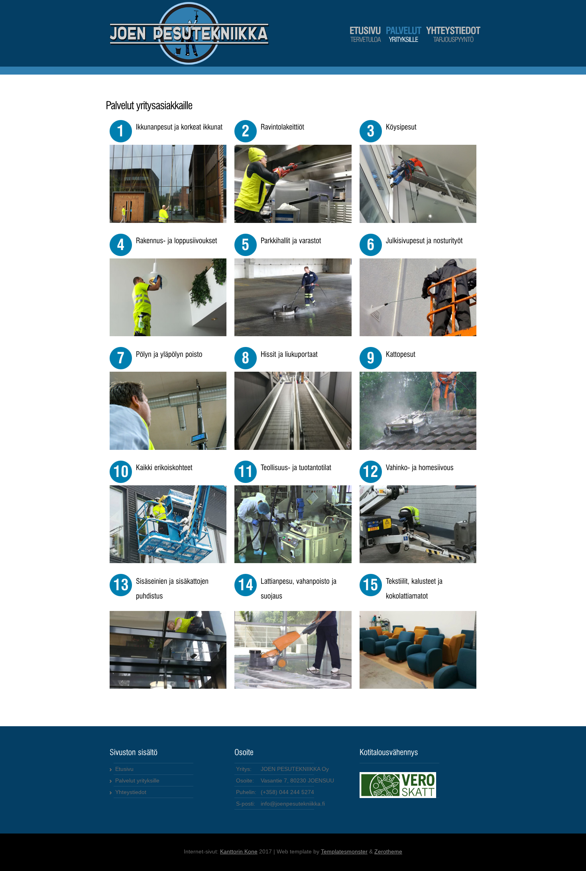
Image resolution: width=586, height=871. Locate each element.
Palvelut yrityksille (137, 780)
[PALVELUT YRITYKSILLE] (403, 41)
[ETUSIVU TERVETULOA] (365, 41)
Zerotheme (388, 851)
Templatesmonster (344, 851)
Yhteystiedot (130, 792)
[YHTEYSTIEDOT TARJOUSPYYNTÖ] (453, 41)
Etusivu (124, 769)
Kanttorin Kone (239, 851)
